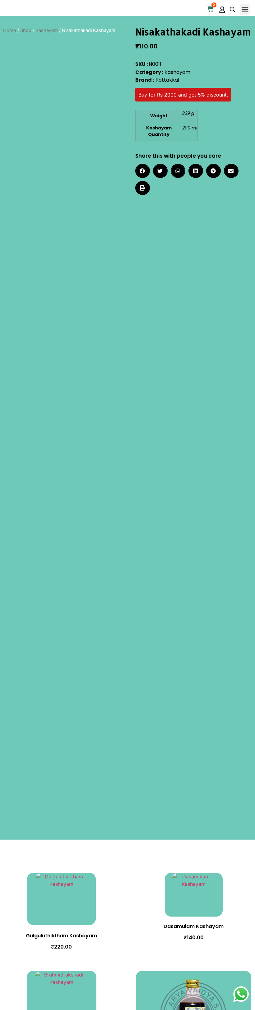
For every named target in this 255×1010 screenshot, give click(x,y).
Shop (25, 30)
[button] (245, 9)
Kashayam (46, 30)
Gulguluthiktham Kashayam (61, 935)
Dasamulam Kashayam (194, 926)
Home (9, 30)
